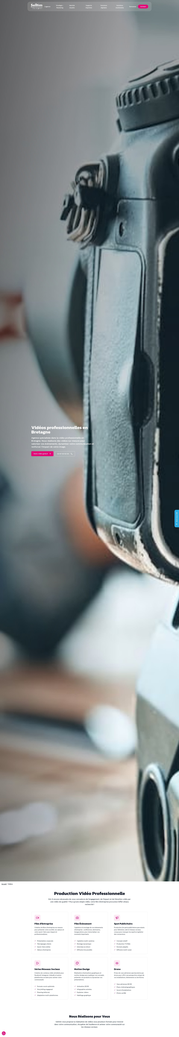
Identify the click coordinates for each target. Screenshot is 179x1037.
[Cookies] (4, 1033)
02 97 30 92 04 (63, 453)
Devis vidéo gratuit (41, 453)
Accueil (4, 884)
